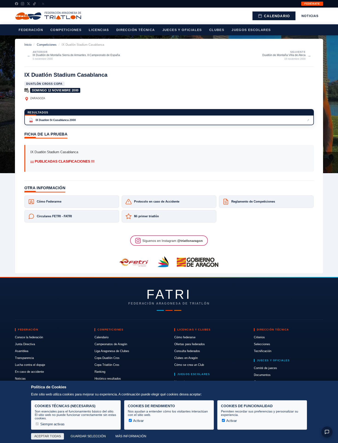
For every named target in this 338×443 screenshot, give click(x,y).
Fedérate (312, 3)
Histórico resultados (108, 378)
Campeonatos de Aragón (111, 344)
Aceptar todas (47, 436)
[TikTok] (34, 3)
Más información (130, 436)
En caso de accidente (29, 371)
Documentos (262, 375)
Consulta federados (187, 351)
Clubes (216, 30)
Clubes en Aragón (186, 358)
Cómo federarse (184, 337)
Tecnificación (262, 351)
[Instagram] (22, 3)
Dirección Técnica (135, 30)
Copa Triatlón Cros (107, 365)
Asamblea (21, 351)
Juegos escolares (251, 30)
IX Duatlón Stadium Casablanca (65, 75)
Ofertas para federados (189, 344)
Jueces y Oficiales (182, 30)
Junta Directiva (25, 344)
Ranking (100, 371)
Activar (138, 421)
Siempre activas (52, 424)
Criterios (259, 337)
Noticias (309, 16)
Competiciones (65, 30)
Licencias (99, 30)
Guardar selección (88, 436)
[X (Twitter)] (28, 3)
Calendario (277, 16)
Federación (31, 30)
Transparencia (24, 358)
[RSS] (43, 3)
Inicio (28, 44)
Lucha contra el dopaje (30, 365)
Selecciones (262, 344)
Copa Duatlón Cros (107, 358)
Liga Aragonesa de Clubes (112, 351)
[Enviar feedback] (326, 431)
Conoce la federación (29, 337)
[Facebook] (16, 3)
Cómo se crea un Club (189, 365)
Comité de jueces (265, 368)
